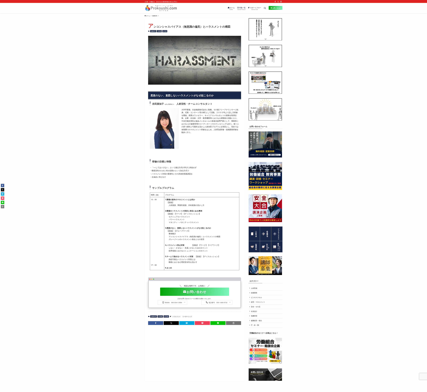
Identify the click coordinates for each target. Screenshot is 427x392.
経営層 (165, 31)
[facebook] (275, 1)
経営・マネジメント (258, 302)
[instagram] (281, 1)
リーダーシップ (187, 316)
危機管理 (153, 31)
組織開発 (254, 293)
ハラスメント (176, 316)
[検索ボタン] (264, 8)
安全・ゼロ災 (255, 306)
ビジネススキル (256, 297)
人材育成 (254, 288)
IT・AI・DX (255, 325)
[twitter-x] (278, 1)
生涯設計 (254, 311)
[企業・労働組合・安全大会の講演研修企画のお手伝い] (161, 8)
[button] (155, 323)
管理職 (159, 31)
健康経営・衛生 (256, 320)
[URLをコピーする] (233, 323)
